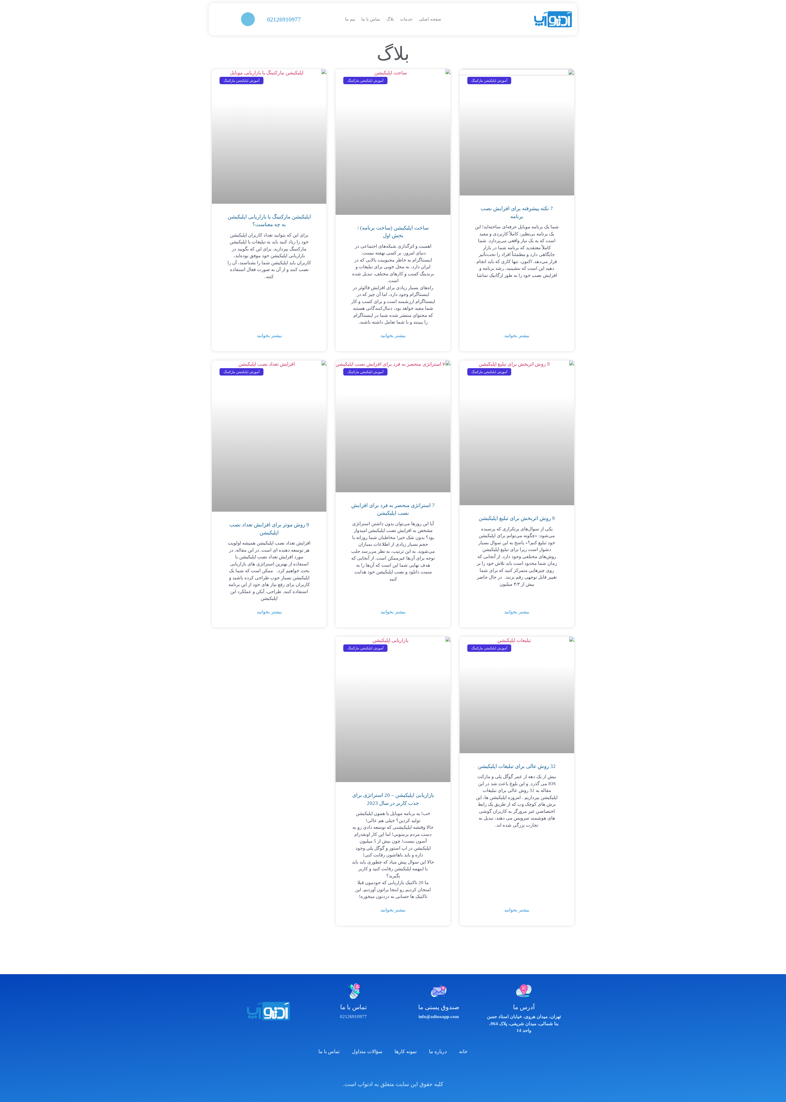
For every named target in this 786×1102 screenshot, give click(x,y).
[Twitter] (418, 1069)
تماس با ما (370, 19)
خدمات (406, 19)
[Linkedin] (367, 1069)
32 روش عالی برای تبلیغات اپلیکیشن (517, 766)
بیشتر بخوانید (516, 335)
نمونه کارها (406, 1051)
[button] (248, 19)
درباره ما (438, 1051)
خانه (463, 1051)
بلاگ (390, 19)
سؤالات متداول (367, 1051)
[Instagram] (401, 1069)
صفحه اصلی (430, 19)
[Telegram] (384, 1069)
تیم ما (350, 19)
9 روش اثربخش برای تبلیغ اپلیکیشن (517, 518)
